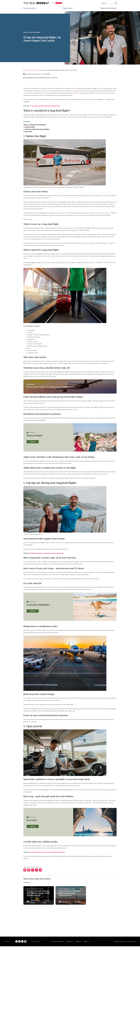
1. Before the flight (29, 127)
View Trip (32, 441)
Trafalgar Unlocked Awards (108, 8)
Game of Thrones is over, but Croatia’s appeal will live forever (47, 852)
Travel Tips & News (32, 70)
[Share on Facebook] (28, 870)
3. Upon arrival (27, 131)
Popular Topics (67, 8)
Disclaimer (78, 941)
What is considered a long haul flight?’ (34, 124)
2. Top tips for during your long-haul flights (36, 129)
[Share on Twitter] (32, 870)
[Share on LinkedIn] (40, 870)
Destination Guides (29, 8)
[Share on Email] (24, 870)
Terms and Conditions (57, 941)
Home (24, 70)
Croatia (74, 91)
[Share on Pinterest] (36, 870)
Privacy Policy (69, 941)
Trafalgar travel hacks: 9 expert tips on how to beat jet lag (46, 553)
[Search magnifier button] (116, 3)
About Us (86, 941)
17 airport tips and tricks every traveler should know (45, 106)
